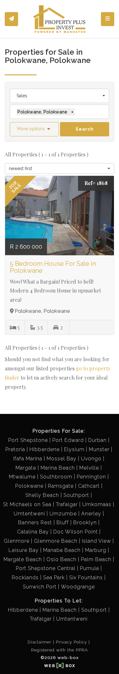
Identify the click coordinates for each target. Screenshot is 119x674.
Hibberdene (45, 449)
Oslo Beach (61, 559)
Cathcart (89, 486)
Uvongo (91, 459)
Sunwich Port (39, 587)
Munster (99, 449)
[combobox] (59, 96)
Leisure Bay (24, 550)
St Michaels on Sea (27, 504)
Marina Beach (58, 468)
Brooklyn (85, 522)
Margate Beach (22, 559)
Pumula (89, 568)
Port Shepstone (28, 440)
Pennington (91, 477)
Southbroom (56, 477)
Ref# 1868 (96, 183)
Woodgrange (78, 587)
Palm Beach (96, 559)
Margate (26, 468)
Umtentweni (29, 514)
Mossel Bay (61, 459)
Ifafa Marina (27, 459)
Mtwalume (22, 477)
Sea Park (54, 577)
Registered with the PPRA (59, 649)
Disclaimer (39, 641)
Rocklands (25, 577)
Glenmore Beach (55, 541)
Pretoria (15, 449)
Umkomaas (96, 504)
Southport (76, 495)
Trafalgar (67, 504)
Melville (89, 468)
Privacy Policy (71, 641)
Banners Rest (35, 522)
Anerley (91, 514)
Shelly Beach (42, 495)
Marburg (95, 550)
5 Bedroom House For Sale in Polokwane (53, 267)
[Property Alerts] (11, 19)
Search (85, 129)
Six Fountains (86, 577)
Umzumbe (63, 514)
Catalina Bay (33, 532)
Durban (97, 440)
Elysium (74, 449)
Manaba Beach (62, 550)
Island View (96, 541)
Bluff (62, 522)
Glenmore (17, 541)
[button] (34, 129)
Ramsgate (61, 486)
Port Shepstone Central (46, 568)
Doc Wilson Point (75, 532)
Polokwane (29, 486)
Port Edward (68, 440)
